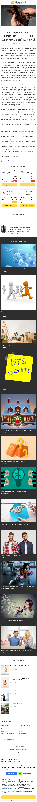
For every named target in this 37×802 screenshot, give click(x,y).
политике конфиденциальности (12, 787)
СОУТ (18, 752)
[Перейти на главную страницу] (18, 2)
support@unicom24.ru (7, 801)
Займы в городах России (7, 733)
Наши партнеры (22, 733)
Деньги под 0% (5, 161)
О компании (21, 728)
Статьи (20, 731)
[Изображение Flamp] (11, 773)
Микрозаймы (4, 728)
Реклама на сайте (18, 746)
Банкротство (4, 731)
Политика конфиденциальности (18, 749)
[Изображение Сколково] (24, 773)
